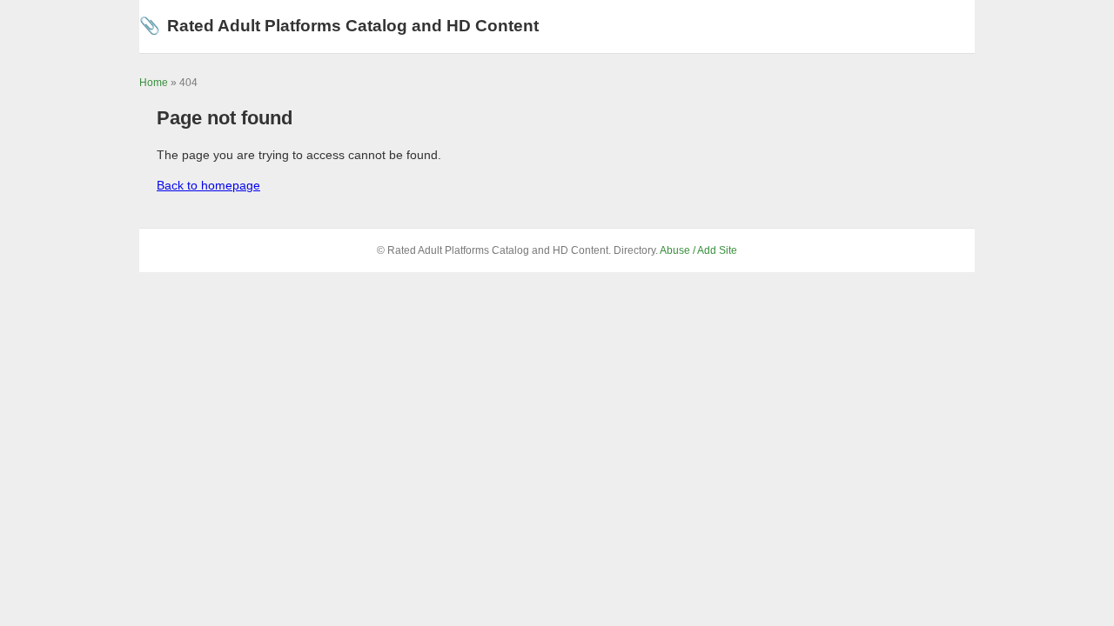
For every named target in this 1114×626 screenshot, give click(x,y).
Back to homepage (208, 185)
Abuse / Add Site (698, 250)
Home (153, 83)
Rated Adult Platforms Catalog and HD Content (339, 26)
